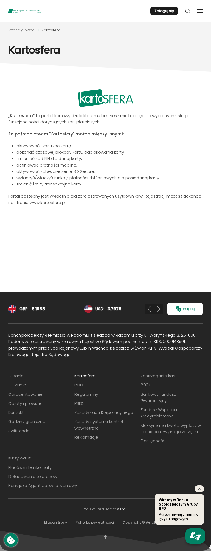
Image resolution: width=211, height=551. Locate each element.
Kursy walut (19, 458)
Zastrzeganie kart (158, 376)
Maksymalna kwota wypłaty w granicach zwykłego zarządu (171, 428)
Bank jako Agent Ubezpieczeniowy (42, 485)
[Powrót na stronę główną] (24, 11)
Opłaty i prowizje (24, 403)
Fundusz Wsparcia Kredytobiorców (159, 413)
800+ (146, 385)
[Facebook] (105, 536)
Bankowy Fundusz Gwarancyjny (158, 397)
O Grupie (17, 385)
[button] (187, 11)
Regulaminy (86, 394)
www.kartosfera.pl (48, 202)
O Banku (16, 376)
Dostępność (153, 441)
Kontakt (16, 412)
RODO (80, 385)
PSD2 (79, 403)
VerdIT (122, 509)
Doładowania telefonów (32, 476)
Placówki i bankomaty (30, 467)
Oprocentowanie (25, 394)
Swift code (19, 431)
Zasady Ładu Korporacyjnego (103, 412)
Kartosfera (85, 376)
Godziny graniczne (26, 421)
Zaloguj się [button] (164, 10)
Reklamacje (86, 437)
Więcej (189, 308)
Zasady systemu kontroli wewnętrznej (99, 425)
